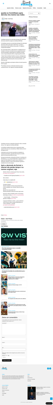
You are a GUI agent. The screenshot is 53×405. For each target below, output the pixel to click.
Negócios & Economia (27, 7)
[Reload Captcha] (8, 355)
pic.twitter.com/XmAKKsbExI (9, 205)
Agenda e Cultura (10, 7)
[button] (8, 355)
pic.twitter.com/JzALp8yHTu (9, 173)
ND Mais (5, 215)
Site (2, 347)
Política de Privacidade (31, 379)
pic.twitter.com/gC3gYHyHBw (18, 195)
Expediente (29, 380)
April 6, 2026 (22, 175)
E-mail (3, 342)
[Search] (39, 13)
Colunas (3, 223)
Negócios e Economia (5, 246)
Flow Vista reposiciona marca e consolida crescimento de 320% (33, 38)
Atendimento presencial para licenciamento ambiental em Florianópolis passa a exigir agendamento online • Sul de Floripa (34, 46)
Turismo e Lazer (18, 7)
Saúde (45, 7)
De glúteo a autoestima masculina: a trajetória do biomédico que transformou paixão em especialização (34, 30)
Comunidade (39, 7)
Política (34, 7)
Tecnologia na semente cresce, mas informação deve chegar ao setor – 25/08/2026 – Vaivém (33, 78)
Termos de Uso (30, 377)
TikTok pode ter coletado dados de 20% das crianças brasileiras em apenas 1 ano (34, 62)
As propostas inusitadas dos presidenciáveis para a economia (34, 70)
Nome (3, 337)
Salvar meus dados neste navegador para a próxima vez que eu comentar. (13, 353)
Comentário (4, 323)
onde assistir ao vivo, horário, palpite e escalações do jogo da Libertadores (34, 55)
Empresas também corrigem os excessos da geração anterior (34, 21)
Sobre (28, 376)
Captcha (3, 355)
